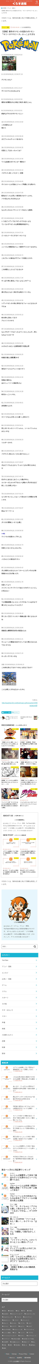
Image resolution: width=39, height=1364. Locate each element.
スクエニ (6, 1326)
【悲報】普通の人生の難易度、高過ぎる (23, 1268)
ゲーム (4, 985)
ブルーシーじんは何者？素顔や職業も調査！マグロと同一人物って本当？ (23, 1188)
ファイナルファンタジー (10, 1335)
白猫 (5, 1345)
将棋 (3, 1028)
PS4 (24, 1311)
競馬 (10, 1345)
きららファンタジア (17, 1314)
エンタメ (5, 973)
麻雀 (5, 1348)
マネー (4, 1016)
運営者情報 (27, 1357)
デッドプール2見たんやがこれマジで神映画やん (23, 1249)
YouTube (5, 960)
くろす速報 (15, 1361)
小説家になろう (7, 1035)
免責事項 (19, 1357)
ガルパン (6, 1323)
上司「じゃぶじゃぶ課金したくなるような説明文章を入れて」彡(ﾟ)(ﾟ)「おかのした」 (23, 1258)
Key (18, 1311)
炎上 (34, 1342)
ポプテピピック (32, 1335)
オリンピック (25, 1320)
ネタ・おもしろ (7, 1010)
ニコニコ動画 (7, 1332)
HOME (4, 8)
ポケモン (16, 712)
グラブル (22, 1323)
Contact (32, 1354)
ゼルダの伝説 (7, 1329)
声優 (3, 1022)
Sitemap (14, 1354)
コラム (4, 991)
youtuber (6, 1314)
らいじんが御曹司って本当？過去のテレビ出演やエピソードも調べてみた (23, 1177)
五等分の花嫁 (16, 1339)
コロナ (30, 1323)
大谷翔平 (6, 1342)
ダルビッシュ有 (18, 1329)
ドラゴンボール (30, 1329)
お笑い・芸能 (6, 979)
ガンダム (14, 1323)
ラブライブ (6, 1339)
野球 (3, 1053)
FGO (5, 1311)
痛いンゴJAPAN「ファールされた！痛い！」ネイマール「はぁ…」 (23, 1221)
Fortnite (12, 1311)
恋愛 (3, 1041)
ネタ (15, 1332)
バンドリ (22, 1332)
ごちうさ (18, 1317)
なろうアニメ (28, 1317)
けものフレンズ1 (30, 1314)
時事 (3, 1047)
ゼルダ (30, 1326)
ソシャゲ (16, 1254)
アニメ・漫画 (11, 8)
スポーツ (5, 997)
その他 (4, 1004)
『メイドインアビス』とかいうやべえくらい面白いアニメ (23, 1241)
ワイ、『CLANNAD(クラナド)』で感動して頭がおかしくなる (23, 1231)
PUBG (30, 1311)
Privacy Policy (23, 1354)
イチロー (16, 1320)
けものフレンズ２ (8, 1317)
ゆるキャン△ (7, 1320)
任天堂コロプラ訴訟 (28, 1339)
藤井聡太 (33, 1345)
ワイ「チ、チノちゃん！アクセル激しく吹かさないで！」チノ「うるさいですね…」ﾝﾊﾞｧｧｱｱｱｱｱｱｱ (23, 1209)
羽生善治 (17, 1345)
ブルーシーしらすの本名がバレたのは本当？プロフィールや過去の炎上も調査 (23, 1198)
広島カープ (26, 1342)
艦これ (25, 1345)
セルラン (22, 1326)
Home (7, 1354)
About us (12, 1357)
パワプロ (30, 1332)
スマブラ (14, 1326)
